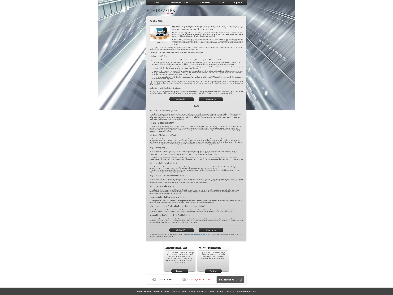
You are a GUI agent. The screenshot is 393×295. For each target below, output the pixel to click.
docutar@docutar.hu (198, 279)
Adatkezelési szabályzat (161, 291)
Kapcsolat (192, 291)
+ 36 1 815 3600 (165, 279)
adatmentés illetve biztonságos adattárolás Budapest (201, 235)
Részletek (179, 271)
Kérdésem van (211, 99)
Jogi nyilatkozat (202, 291)
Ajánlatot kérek (181, 99)
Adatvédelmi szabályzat (217, 291)
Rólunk (184, 291)
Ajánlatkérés (176, 291)
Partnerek (230, 291)
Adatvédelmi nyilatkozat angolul (246, 291)
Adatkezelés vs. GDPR (144, 291)
